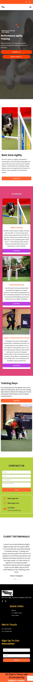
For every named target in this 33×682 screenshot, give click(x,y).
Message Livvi (13, 503)
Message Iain (13, 498)
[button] (30, 7)
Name (5, 647)
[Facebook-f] (2, 601)
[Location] (4, 509)
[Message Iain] (4, 498)
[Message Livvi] (4, 503)
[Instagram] (5, 601)
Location (11, 508)
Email (4, 653)
